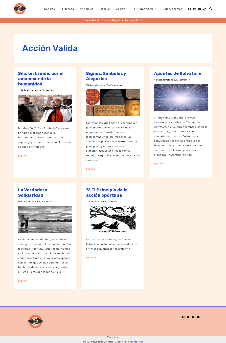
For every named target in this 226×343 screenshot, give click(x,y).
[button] (126, 8)
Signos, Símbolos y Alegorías (106, 76)
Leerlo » (23, 156)
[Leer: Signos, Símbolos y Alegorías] (113, 102)
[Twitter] (188, 317)
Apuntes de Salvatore (177, 73)
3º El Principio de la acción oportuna (107, 192)
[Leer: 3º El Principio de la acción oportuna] (113, 219)
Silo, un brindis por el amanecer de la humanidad (41, 79)
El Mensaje (48, 90)
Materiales (119, 85)
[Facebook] (189, 9)
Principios (112, 201)
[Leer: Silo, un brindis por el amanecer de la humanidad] (45, 107)
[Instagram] (194, 9)
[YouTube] (199, 9)
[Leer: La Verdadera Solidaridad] (45, 219)
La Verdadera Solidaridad (32, 192)
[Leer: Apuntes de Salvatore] (181, 97)
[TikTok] (204, 9)
